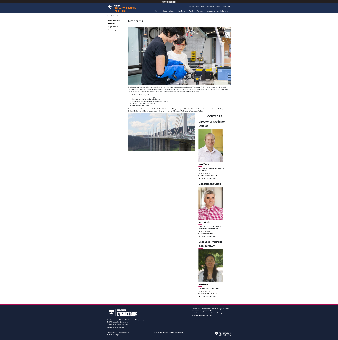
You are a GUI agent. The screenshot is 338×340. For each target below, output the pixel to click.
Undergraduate (168, 11)
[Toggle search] (229, 6)
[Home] (123, 8)
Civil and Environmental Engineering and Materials (176, 109)
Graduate (182, 11)
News (197, 6)
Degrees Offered (113, 27)
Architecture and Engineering (217, 11)
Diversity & (117, 333)
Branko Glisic (204, 222)
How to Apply (112, 30)
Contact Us (210, 6)
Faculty (191, 11)
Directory (191, 6)
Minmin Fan (203, 284)
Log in (224, 6)
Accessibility (112, 335)
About (157, 11)
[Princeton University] (223, 334)
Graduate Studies (114, 20)
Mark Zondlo (203, 164)
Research (200, 11)
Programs (116, 24)
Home (108, 16)
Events (203, 6)
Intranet (218, 6)
